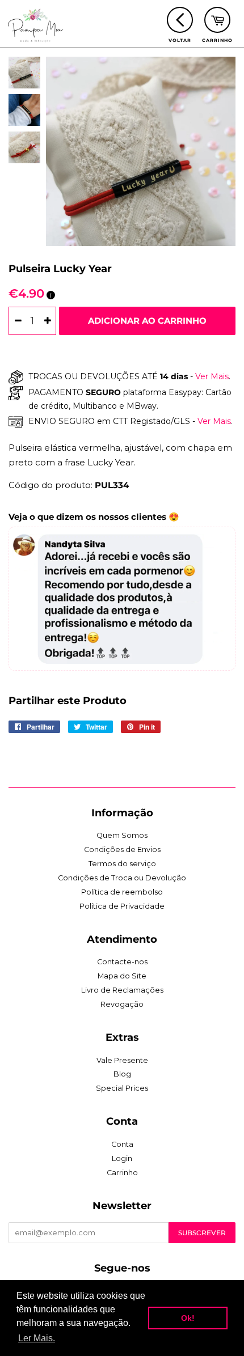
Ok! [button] (188, 1318)
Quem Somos (122, 835)
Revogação (122, 1004)
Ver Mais (211, 376)
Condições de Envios (122, 849)
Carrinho (122, 1172)
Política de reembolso (122, 892)
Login (122, 1158)
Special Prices (122, 1088)
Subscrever (202, 1232)
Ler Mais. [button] (36, 1338)
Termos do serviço (122, 863)
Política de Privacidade (122, 906)
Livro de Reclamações (122, 990)
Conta (122, 1144)
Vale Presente (122, 1060)
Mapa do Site (122, 976)
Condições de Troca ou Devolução (122, 878)
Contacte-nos (122, 961)
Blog (122, 1074)
